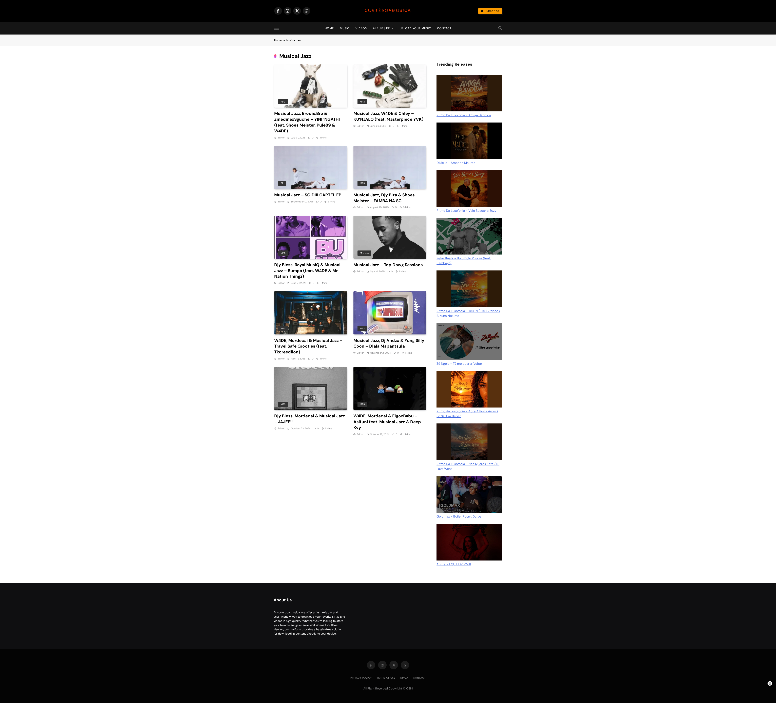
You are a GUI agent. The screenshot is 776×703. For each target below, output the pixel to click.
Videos (361, 28)
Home (329, 28)
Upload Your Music (415, 28)
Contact (444, 28)
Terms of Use (386, 677)
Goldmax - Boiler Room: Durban (459, 516)
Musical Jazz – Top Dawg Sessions (388, 264)
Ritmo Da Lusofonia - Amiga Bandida (463, 115)
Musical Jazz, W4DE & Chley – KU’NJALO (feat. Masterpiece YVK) (388, 116)
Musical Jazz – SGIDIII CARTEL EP (307, 195)
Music (344, 28)
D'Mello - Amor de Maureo (455, 163)
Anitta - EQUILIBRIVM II (453, 564)
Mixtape (364, 253)
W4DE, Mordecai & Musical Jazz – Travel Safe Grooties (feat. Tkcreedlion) (308, 346)
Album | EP (381, 28)
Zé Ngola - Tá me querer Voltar (459, 363)
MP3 (283, 101)
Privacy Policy (361, 677)
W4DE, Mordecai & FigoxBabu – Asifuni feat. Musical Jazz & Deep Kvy (387, 421)
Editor (281, 137)
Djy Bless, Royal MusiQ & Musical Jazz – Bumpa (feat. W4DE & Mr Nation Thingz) (307, 270)
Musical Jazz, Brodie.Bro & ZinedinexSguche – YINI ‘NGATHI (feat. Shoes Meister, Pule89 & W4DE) (307, 122)
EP (282, 183)
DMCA (404, 677)
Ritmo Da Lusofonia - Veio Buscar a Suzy (466, 210)
